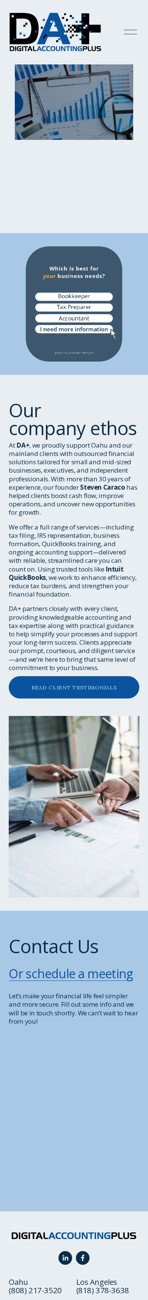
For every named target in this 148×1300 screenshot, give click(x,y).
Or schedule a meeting (70, 973)
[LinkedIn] (65, 1258)
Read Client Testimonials (74, 687)
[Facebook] (83, 1258)
